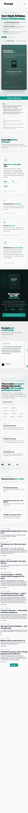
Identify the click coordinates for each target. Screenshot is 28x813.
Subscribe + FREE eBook (14, 98)
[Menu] (24, 4)
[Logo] (8, 4)
